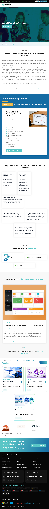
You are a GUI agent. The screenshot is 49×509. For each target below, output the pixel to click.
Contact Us (43, 1)
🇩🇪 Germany (34, 488)
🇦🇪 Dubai (14, 488)
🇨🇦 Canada (27, 488)
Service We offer (7, 104)
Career (34, 461)
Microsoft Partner (37, 467)
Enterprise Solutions (6, 461)
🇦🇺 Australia (20, 488)
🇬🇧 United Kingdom (7, 490)
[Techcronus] (6, 5)
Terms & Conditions (21, 506)
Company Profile (6, 458)
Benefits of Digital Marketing (22, 104)
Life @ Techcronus (37, 458)
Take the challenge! (35, 88)
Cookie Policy (12, 506)
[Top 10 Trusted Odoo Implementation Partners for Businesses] (36, 372)
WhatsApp (5, 1)
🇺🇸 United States (6, 488)
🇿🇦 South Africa (24, 490)
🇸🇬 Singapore (16, 490)
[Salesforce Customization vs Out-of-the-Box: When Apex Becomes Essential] (24, 400)
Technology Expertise (7, 467)
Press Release (20, 464)
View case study (8, 341)
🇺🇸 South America (33, 490)
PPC (12, 257)
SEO (21, 265)
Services (4, 464)
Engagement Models (22, 467)
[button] (22, 347)
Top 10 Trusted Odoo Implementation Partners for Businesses (35, 382)
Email (10, 1)
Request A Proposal (39, 445)
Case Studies (20, 458)
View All (42, 362)
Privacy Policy (4, 506)
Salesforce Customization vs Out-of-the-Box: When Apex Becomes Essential (23, 410)
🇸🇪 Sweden (41, 490)
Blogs (18, 461)
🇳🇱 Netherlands (6, 493)
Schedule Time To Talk (15, 150)
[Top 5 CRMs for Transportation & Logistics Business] (12, 372)
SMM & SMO (39, 257)
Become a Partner (37, 464)
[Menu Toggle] (46, 5)
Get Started (8, 26)
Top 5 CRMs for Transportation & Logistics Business (9, 382)
